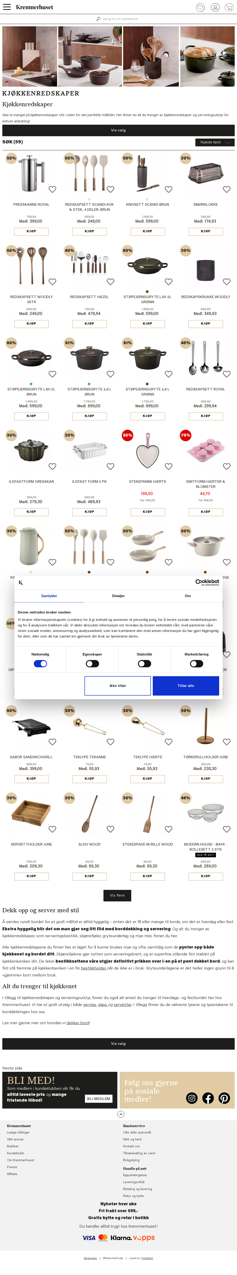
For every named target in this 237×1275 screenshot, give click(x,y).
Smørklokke (205, 205)
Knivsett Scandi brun (147, 205)
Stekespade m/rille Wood (147, 844)
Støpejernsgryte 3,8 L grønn (89, 384)
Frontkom (147, 1258)
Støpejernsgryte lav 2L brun (147, 291)
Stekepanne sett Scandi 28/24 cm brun (147, 572)
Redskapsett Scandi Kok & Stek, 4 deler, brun (89, 572)
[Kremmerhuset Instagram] (192, 1098)
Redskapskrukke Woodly (205, 297)
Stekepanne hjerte (147, 482)
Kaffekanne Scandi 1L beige (31, 572)
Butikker (13, 1146)
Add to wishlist (52, 189)
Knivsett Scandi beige (147, 199)
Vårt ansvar (15, 1139)
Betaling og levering (137, 1189)
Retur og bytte (133, 1196)
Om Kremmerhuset (20, 1160)
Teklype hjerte (147, 757)
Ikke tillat (118, 686)
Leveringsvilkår (134, 1182)
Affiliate (12, 1174)
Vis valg (118, 130)
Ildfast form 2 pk (89, 482)
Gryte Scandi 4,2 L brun (205, 572)
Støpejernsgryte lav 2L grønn (31, 384)
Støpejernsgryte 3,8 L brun (147, 384)
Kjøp (31, 231)
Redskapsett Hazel (89, 297)
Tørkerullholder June (205, 757)
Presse (12, 1167)
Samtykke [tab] (49, 596)
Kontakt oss (131, 1146)
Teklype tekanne (89, 757)
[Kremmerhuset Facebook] (208, 1098)
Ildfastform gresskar (31, 482)
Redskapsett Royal (205, 389)
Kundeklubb (15, 1153)
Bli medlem (98, 1099)
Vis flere (117, 895)
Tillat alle (186, 686)
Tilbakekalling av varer (139, 1153)
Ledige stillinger (18, 1132)
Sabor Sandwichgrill (31, 757)
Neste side (12, 1069)
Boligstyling (131, 1160)
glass (103, 1005)
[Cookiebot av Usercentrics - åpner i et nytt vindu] (199, 582)
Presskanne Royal (31, 205)
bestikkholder (94, 969)
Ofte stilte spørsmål (137, 1132)
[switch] (92, 663)
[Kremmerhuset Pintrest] (224, 1098)
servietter (122, 1005)
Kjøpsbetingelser (135, 1175)
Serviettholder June (31, 844)
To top (120, 1114)
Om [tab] (188, 596)
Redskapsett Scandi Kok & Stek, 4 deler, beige (89, 199)
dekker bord (78, 1023)
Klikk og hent (132, 1139)
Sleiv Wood (89, 844)
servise (89, 1005)
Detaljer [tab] (118, 596)
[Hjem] (34, 7)
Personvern (90, 1258)
